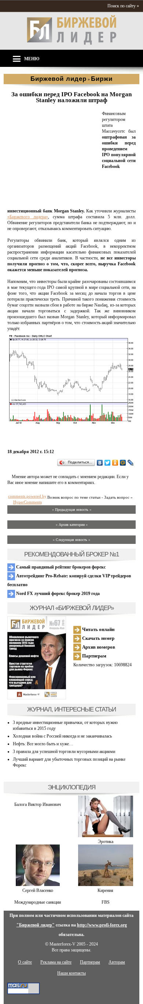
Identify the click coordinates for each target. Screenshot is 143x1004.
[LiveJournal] (131, 462)
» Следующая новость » (71, 540)
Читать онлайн (97, 629)
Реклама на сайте (56, 962)
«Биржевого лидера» (27, 216)
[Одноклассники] (115, 462)
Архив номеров (98, 647)
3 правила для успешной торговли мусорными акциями (64, 751)
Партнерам (93, 656)
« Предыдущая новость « (71, 510)
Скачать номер (97, 638)
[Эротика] (105, 835)
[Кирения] (105, 884)
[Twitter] (107, 462)
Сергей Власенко (37, 890)
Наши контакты (71, 973)
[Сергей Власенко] (38, 884)
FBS (106, 902)
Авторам (117, 962)
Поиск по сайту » (123, 5)
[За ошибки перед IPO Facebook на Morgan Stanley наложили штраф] (53, 202)
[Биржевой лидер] (71, 43)
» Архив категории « (72, 525)
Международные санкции (37, 902)
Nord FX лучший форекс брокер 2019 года (57, 593)
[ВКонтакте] (100, 462)
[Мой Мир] (123, 462)
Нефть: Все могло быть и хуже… (43, 743)
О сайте (25, 962)
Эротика (105, 841)
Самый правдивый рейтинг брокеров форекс (60, 567)
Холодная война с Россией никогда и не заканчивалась (62, 736)
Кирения (105, 890)
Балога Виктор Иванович (37, 804)
